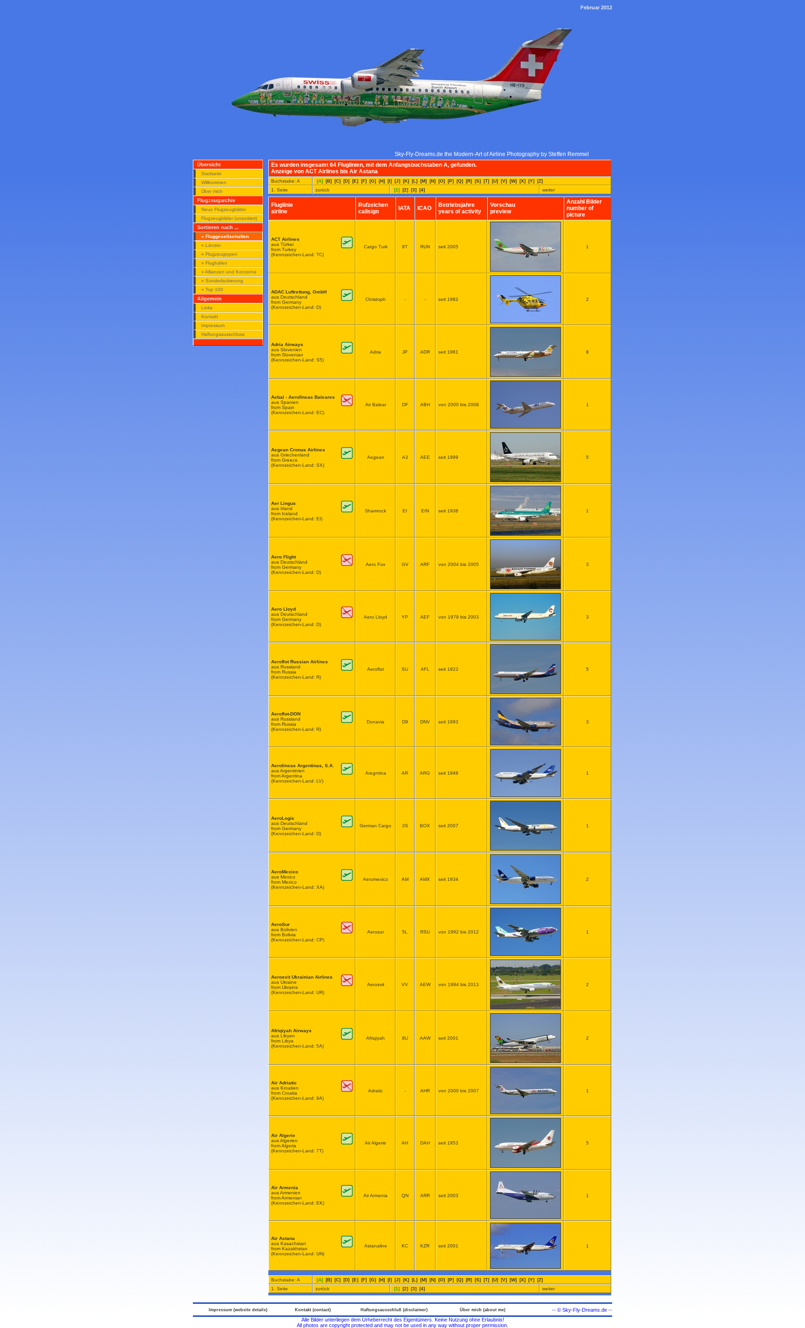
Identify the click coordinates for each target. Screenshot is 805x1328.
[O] (441, 181)
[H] (382, 181)
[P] (451, 181)
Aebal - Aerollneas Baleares (303, 397)
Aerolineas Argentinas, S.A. (302, 765)
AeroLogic (282, 818)
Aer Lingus (283, 503)
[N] (433, 181)
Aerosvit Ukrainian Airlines (302, 977)
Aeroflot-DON (285, 713)
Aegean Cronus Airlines (298, 449)
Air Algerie (283, 1135)
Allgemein (209, 298)
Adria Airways (287, 344)
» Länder (211, 245)
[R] (469, 181)
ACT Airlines (285, 239)
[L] (414, 181)
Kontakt (209, 316)
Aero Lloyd (283, 609)
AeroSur (280, 924)
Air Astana (283, 1238)
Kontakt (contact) (313, 1310)
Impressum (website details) (238, 1310)
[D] (346, 181)
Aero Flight (283, 556)
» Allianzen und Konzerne (229, 271)
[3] (413, 189)
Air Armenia (284, 1187)
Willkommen (213, 182)
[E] (355, 181)
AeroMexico (284, 871)
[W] (513, 181)
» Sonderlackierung (222, 280)
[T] (486, 181)
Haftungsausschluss (223, 334)
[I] (390, 181)
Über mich (212, 191)
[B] (329, 181)
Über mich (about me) (482, 1310)
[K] (406, 181)
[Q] (460, 181)
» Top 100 (212, 289)
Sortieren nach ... (218, 227)
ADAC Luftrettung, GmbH (299, 291)
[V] (504, 181)
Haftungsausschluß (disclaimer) (394, 1310)
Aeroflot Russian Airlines (299, 661)
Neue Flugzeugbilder (223, 209)
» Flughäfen (214, 263)
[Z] (540, 181)
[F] (364, 181)
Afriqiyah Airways (291, 1030)
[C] (337, 181)
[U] (495, 181)
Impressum (213, 325)
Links (206, 307)
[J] (397, 181)
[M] (423, 181)
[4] (422, 189)
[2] (405, 189)
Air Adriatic (284, 1082)
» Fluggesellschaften (225, 236)
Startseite (211, 173)
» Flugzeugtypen (219, 254)
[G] (372, 181)
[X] (522, 181)
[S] (478, 181)
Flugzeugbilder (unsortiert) (229, 218)
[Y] (531, 181)
